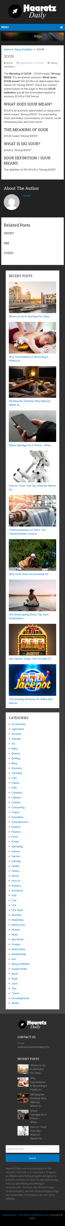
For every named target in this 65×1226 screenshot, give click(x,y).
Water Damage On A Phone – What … (38, 1116)
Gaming (16, 861)
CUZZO (8, 253)
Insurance (17, 890)
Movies (16, 929)
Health (15, 866)
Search (32, 1158)
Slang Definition (21, 963)
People (16, 944)
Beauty (16, 753)
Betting (16, 758)
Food (15, 836)
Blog (14, 763)
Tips (14, 988)
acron (9, 62)
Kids (14, 895)
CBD (14, 787)
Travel (15, 993)
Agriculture (18, 729)
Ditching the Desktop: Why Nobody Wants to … (38, 1100)
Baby (15, 748)
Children (16, 797)
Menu (5, 27)
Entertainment (20, 822)
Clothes (16, 802)
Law (14, 900)
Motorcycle (18, 924)
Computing (18, 807)
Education (17, 817)
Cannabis (17, 773)
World (15, 1003)
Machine (16, 915)
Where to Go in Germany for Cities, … (37, 1069)
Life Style (17, 910)
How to (16, 880)
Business (17, 768)
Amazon (16, 733)
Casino (15, 782)
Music (15, 934)
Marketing (17, 919)
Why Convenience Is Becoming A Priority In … (38, 1084)
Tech (14, 983)
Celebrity (17, 792)
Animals (16, 738)
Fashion (16, 826)
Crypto (16, 812)
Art (13, 743)
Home (15, 875)
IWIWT (9, 233)
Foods (15, 841)
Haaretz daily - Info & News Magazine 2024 (26, 1215)
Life (14, 905)
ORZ (6, 243)
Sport (15, 973)
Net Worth (18, 939)
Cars (14, 777)
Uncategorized (20, 998)
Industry (16, 885)
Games (16, 851)
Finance (16, 831)
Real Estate (18, 949)
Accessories (19, 724)
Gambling (17, 846)
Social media (19, 968)
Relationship (19, 954)
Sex (14, 959)
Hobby (16, 870)
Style (15, 978)
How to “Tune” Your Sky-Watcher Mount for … (38, 1133)
